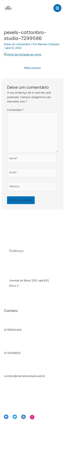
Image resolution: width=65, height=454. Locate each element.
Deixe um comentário (17, 44)
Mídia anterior (32, 68)
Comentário (15, 110)
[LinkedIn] (23, 417)
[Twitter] (15, 417)
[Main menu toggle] (57, 8)
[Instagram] (32, 417)
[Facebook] (6, 417)
